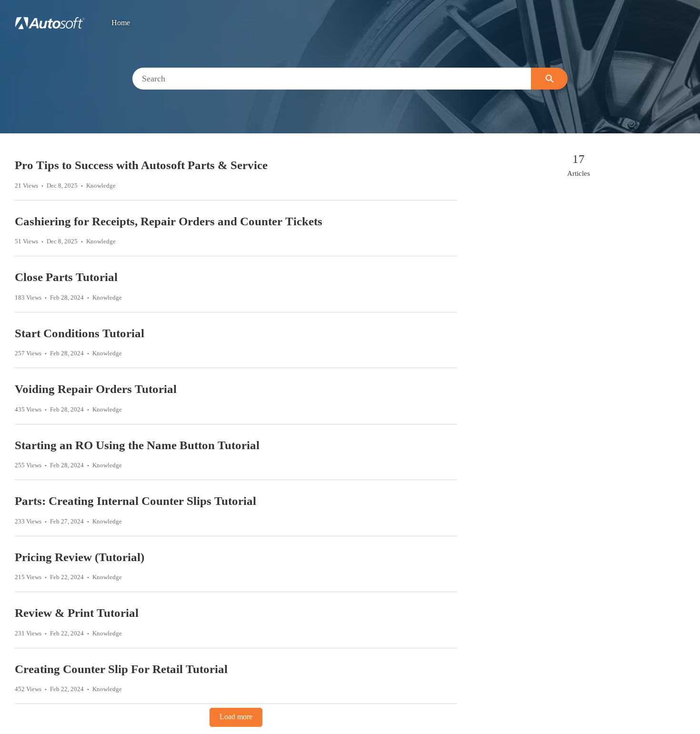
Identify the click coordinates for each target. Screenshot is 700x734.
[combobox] (331, 79)
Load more (236, 717)
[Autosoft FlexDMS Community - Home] (50, 23)
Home (120, 23)
